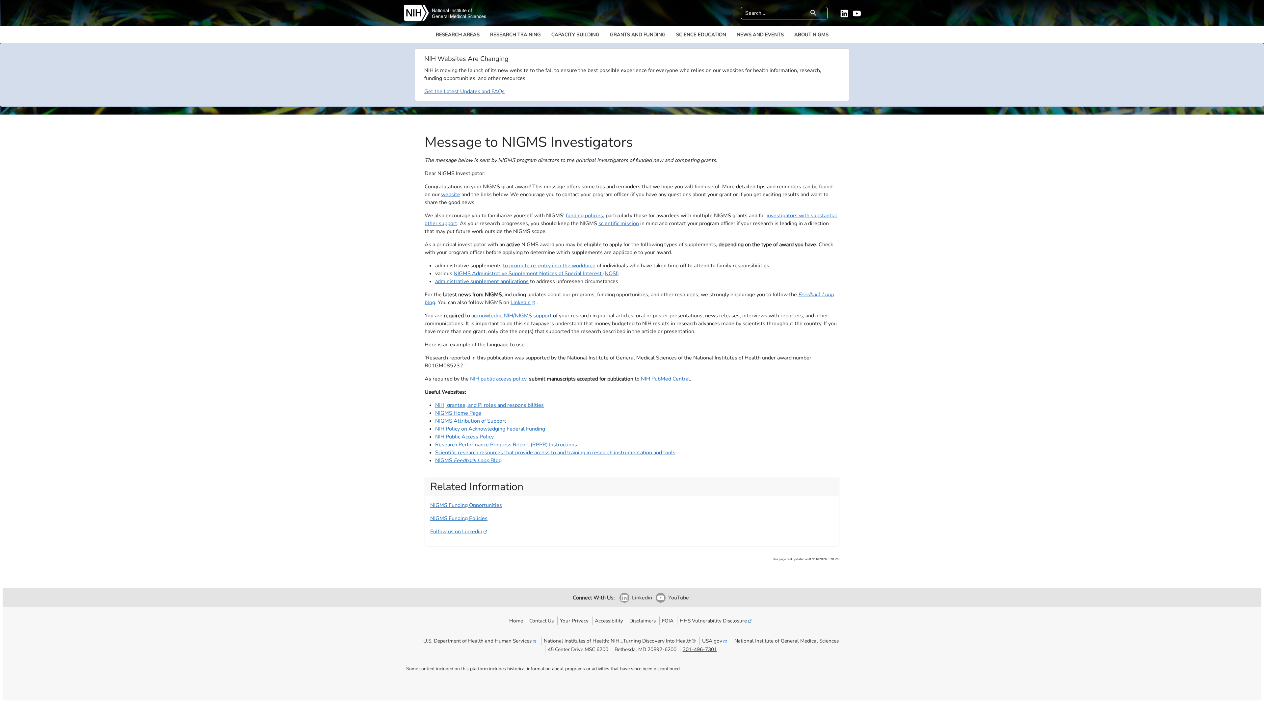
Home (516, 620)
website (450, 194)
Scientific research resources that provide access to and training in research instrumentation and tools (555, 452)
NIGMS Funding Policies (458, 518)
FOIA (667, 620)
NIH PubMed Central (665, 378)
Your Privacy (574, 620)
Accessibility (609, 620)
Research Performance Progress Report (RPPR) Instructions (506, 444)
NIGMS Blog (468, 460)
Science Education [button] (701, 34)
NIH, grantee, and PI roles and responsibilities (489, 405)
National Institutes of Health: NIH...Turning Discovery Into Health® (620, 640)
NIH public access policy (498, 378)
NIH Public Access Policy (464, 436)
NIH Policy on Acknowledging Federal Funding (490, 429)
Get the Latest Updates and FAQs (464, 91)
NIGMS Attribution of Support (470, 421)
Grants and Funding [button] (638, 34)
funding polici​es (584, 215)
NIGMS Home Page (458, 413)
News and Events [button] (760, 34)
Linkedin (642, 597)
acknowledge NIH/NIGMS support (511, 315)
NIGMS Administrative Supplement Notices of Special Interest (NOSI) (536, 273)
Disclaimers (642, 620)
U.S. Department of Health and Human (477, 640)
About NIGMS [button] (811, 34)
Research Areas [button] (458, 34)
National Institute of (452, 10)
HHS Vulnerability (713, 620)
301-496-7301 (700, 649)
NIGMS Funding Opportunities (466, 505)
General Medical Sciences (459, 16)
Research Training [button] (515, 34)
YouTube (678, 597)
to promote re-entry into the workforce (549, 265)
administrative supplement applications (482, 281)
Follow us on (456, 531)
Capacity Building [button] (575, 34)
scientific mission (618, 223)
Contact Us (541, 620)
